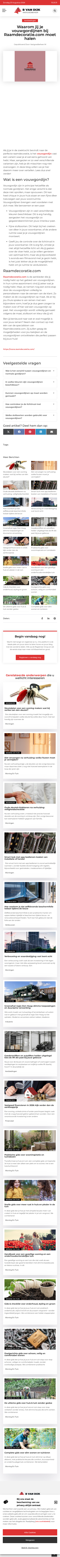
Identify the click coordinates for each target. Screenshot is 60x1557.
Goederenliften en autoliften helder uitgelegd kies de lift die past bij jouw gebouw (43, 530)
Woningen (10, 703)
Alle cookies (30, 1532)
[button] (55, 1502)
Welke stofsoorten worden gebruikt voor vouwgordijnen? (30, 416)
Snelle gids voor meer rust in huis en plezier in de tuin (29, 1205)
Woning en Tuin (13, 753)
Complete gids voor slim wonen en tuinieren (27, 1452)
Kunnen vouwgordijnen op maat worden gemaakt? (30, 394)
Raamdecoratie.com (15, 277)
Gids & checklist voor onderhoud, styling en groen (29, 1304)
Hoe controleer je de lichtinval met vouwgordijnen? (30, 405)
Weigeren (30, 1540)
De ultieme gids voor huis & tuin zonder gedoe (28, 1403)
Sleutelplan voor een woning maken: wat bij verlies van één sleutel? (15, 474)
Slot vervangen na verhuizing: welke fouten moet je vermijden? (43, 474)
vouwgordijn (44, 153)
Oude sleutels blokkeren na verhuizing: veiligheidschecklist (24, 808)
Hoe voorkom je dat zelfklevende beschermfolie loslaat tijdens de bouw (14, 511)
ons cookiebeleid (43, 1521)
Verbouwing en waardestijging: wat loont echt (28, 956)
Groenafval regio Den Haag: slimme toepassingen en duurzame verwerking (14, 530)
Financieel (10, 1100)
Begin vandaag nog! (30, 636)
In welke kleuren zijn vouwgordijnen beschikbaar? (30, 383)
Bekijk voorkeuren (30, 1548)
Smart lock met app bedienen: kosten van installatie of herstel (26, 858)
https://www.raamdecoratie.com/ (18, 349)
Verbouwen (11, 902)
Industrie (10, 1001)
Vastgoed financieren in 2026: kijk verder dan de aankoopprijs (15, 550)
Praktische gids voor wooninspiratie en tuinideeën (24, 1156)
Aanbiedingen (30, 20)
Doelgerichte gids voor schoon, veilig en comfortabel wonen (43, 589)
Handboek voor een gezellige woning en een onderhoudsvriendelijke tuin (43, 569)
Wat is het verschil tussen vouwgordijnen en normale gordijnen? (30, 372)
